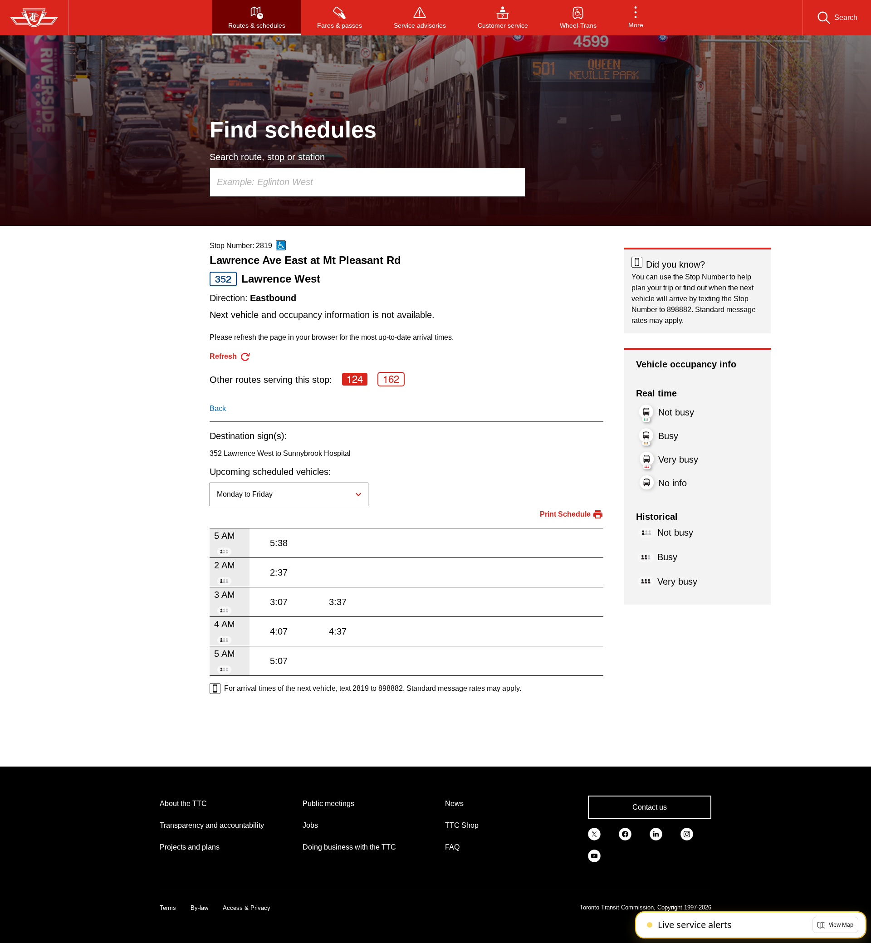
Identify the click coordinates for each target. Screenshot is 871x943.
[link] (594, 833)
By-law (199, 907)
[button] (635, 17)
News (454, 803)
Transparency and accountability (212, 825)
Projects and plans (190, 847)
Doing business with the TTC (349, 847)
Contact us (649, 807)
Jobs (310, 825)
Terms (168, 907)
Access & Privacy (246, 907)
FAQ (452, 847)
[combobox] (367, 182)
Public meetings (328, 803)
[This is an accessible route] (281, 245)
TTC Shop (462, 825)
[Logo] (34, 17)
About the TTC (183, 803)
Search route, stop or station (267, 157)
